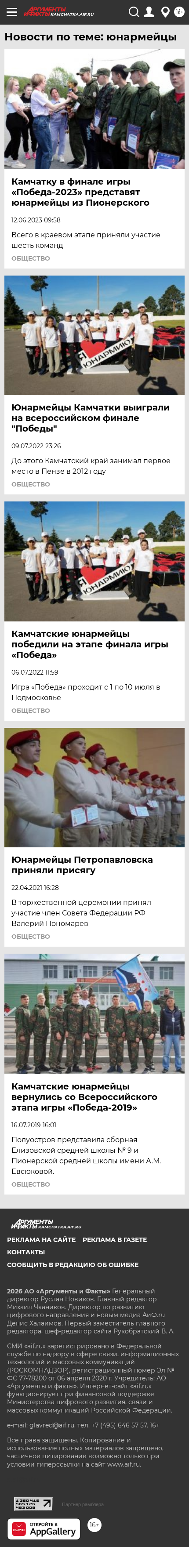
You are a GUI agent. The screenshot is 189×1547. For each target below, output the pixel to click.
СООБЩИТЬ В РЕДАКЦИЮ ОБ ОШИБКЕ (72, 1265)
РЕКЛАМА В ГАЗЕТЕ (115, 1240)
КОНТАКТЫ (26, 1252)
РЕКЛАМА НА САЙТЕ (41, 1240)
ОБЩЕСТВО (30, 258)
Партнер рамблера (83, 1504)
